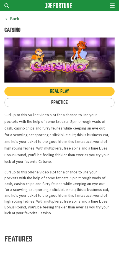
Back (14, 19)
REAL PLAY (59, 91)
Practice (59, 102)
